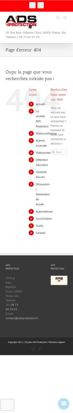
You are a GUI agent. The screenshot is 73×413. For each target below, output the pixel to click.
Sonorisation (44, 218)
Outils (39, 226)
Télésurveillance (46, 133)
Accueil (40, 104)
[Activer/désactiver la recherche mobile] (58, 17)
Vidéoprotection (46, 152)
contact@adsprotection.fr (22, 318)
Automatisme (44, 211)
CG (26, 342)
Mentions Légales (56, 342)
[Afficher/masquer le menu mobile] (65, 17)
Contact (40, 233)
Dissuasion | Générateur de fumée (43, 194)
